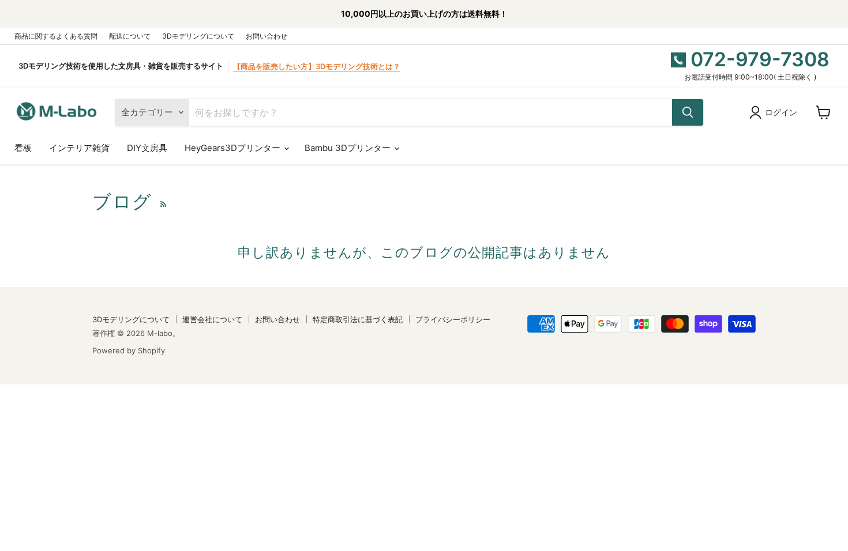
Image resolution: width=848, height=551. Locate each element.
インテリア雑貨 (79, 147)
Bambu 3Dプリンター (349, 147)
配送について (130, 36)
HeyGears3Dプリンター (234, 147)
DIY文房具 (147, 147)
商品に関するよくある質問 (55, 36)
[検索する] (687, 112)
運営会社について (212, 319)
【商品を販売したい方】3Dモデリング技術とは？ (316, 66)
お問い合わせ (266, 36)
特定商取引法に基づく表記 (358, 319)
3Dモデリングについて (198, 36)
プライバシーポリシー (452, 319)
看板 (23, 147)
